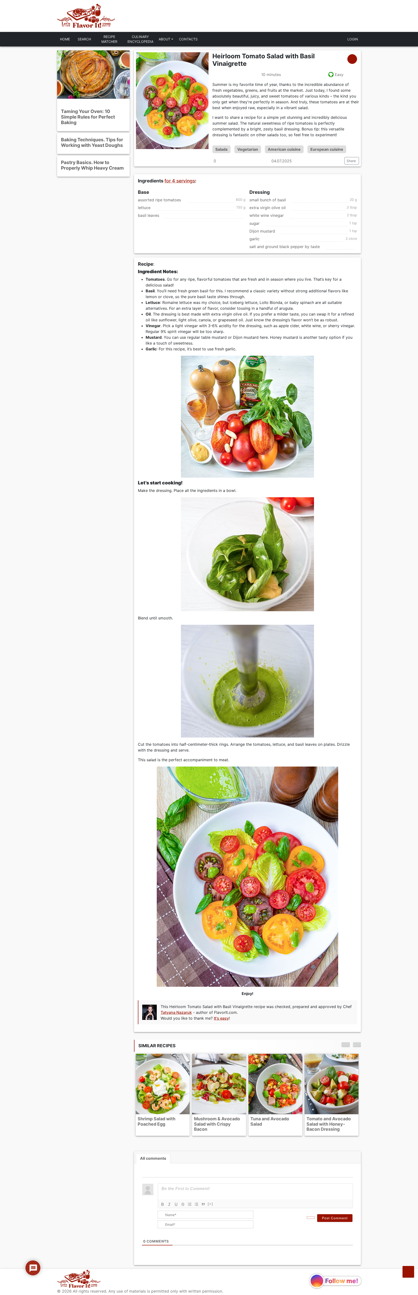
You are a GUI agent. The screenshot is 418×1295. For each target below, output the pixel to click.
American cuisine (284, 149)
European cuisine (326, 149)
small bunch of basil (267, 199)
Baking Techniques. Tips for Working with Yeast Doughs (92, 142)
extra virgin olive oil (267, 207)
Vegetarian (247, 149)
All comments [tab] (153, 1158)
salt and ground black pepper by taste (284, 246)
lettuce (144, 207)
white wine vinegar (266, 215)
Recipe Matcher (109, 39)
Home (65, 39)
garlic (254, 238)
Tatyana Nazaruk (176, 1012)
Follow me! (341, 1281)
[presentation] (345, 1044)
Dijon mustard (262, 231)
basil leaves (148, 215)
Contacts (188, 39)
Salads (221, 149)
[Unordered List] (196, 1204)
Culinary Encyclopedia (140, 39)
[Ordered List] (189, 1204)
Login (352, 39)
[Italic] (169, 1204)
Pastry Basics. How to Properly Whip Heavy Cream (92, 165)
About (164, 39)
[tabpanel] (247, 1214)
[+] (210, 1204)
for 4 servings (179, 181)
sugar (254, 223)
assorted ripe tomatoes (159, 199)
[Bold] (162, 1204)
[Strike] (182, 1204)
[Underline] (176, 1204)
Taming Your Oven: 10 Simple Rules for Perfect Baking (88, 116)
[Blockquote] (203, 1204)
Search (84, 39)
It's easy (221, 1018)
